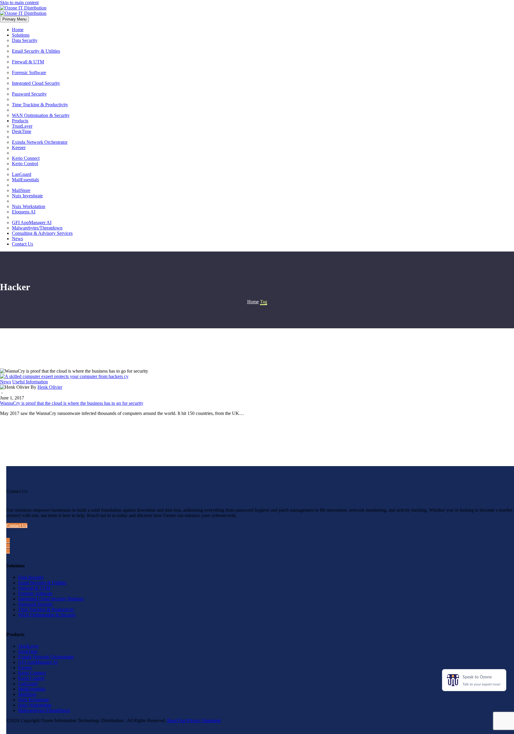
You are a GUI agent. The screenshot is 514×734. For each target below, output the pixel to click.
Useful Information (30, 381)
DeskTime (21, 131)
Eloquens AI (23, 211)
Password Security (29, 93)
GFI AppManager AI (31, 222)
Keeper (19, 147)
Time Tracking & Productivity (40, 104)
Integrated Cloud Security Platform (51, 598)
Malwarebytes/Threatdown (37, 227)
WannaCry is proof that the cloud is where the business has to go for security (71, 403)
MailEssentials (25, 179)
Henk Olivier (49, 387)
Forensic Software (29, 72)
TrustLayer (22, 126)
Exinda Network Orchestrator (40, 142)
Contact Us (22, 243)
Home (17, 29)
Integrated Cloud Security (36, 83)
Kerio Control (25, 163)
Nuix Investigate (27, 195)
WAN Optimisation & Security (41, 115)
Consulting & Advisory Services (42, 233)
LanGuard (21, 174)
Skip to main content (19, 2)
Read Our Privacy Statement (194, 720)
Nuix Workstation (28, 206)
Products (20, 120)
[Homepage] (23, 10)
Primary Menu (14, 19)
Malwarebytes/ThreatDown (44, 710)
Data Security (24, 40)
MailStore (21, 190)
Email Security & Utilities (36, 51)
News (17, 238)
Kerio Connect (26, 158)
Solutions (20, 35)
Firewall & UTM (28, 61)
